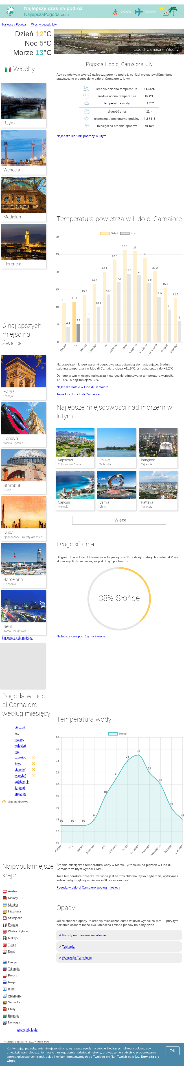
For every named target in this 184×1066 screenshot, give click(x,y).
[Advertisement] (119, 172)
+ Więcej (119, 520)
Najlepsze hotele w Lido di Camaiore (82, 387)
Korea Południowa (14, 631)
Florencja (12, 264)
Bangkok (148, 460)
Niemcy (13, 898)
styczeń (20, 727)
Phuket (104, 460)
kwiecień (20, 745)
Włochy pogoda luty (44, 24)
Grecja (12, 962)
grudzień (20, 793)
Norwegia (14, 1022)
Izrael (11, 989)
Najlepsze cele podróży (17, 637)
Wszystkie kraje (27, 1029)
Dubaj (9, 532)
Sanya (104, 502)
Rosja (11, 982)
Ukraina (13, 904)
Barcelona (13, 579)
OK (172, 1050)
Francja (8, 396)
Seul (7, 626)
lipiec (18, 763)
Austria (12, 891)
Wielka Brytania (13, 443)
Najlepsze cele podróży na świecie (81, 636)
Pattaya (147, 502)
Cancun (64, 502)
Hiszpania (9, 584)
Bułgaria (13, 1015)
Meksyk (13, 938)
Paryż (9, 391)
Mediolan (12, 217)
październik (22, 781)
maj (17, 751)
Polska (12, 975)
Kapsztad (65, 460)
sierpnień (20, 769)
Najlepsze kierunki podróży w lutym (81, 136)
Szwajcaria (15, 918)
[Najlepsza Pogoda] (92, 17)
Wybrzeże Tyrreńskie (77, 957)
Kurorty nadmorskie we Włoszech (85, 935)
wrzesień (20, 775)
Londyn (10, 438)
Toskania (68, 946)
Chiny (11, 1009)
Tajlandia (14, 968)
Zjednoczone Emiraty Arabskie (22, 537)
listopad (20, 787)
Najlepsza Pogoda (14, 24)
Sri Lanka (14, 1002)
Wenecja (11, 170)
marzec (19, 739)
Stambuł (11, 485)
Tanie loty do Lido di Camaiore (78, 394)
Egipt (11, 951)
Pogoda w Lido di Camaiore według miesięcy (88, 887)
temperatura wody (117, 103)
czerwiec (20, 757)
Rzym (9, 123)
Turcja (7, 490)
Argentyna (14, 995)
